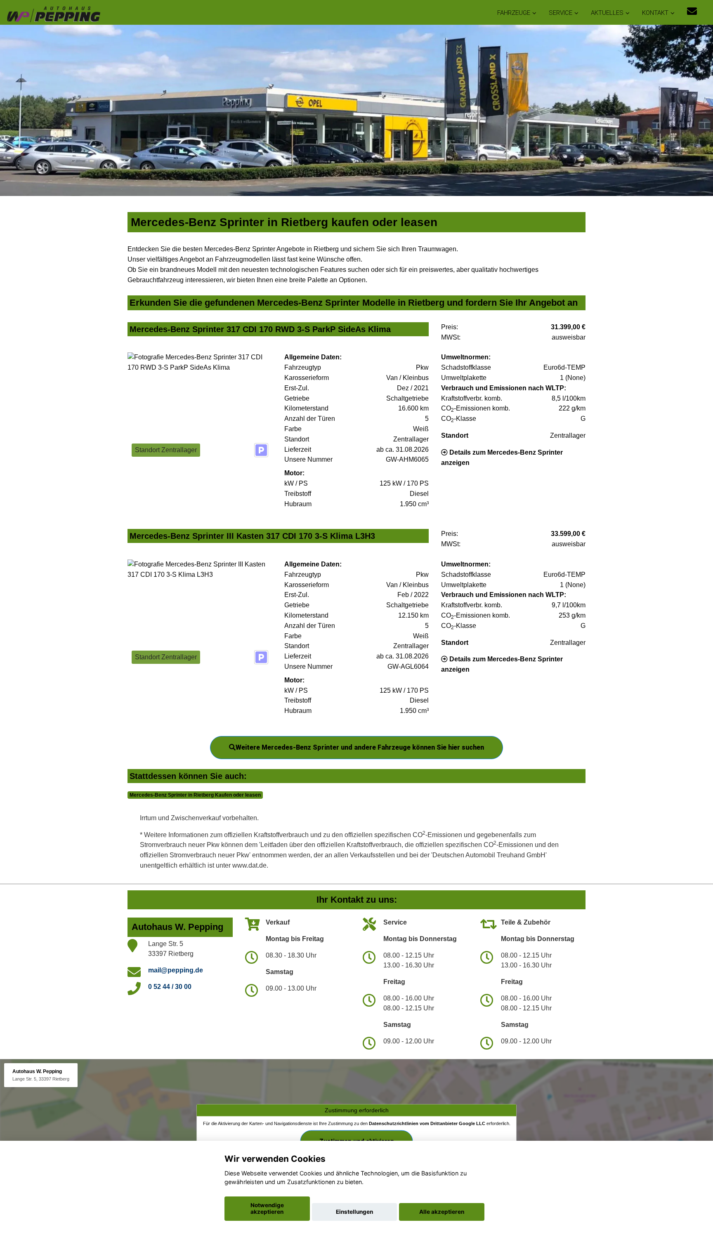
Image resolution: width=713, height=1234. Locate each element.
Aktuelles (607, 13)
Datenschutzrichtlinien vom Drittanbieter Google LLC (427, 1123)
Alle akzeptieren (441, 1211)
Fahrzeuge (513, 13)
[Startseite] (53, 13)
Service (560, 13)
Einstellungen (354, 1211)
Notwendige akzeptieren (267, 1208)
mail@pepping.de (175, 970)
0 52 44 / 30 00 (169, 986)
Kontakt (655, 13)
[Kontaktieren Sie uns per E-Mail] (692, 11)
